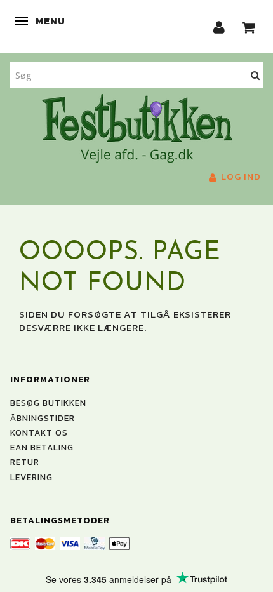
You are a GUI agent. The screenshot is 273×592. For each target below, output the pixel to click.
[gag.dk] (137, 127)
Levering (31, 477)
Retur (24, 461)
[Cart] (248, 26)
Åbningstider (42, 418)
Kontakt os (39, 432)
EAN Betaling (42, 447)
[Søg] (255, 74)
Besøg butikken (48, 402)
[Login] (219, 26)
